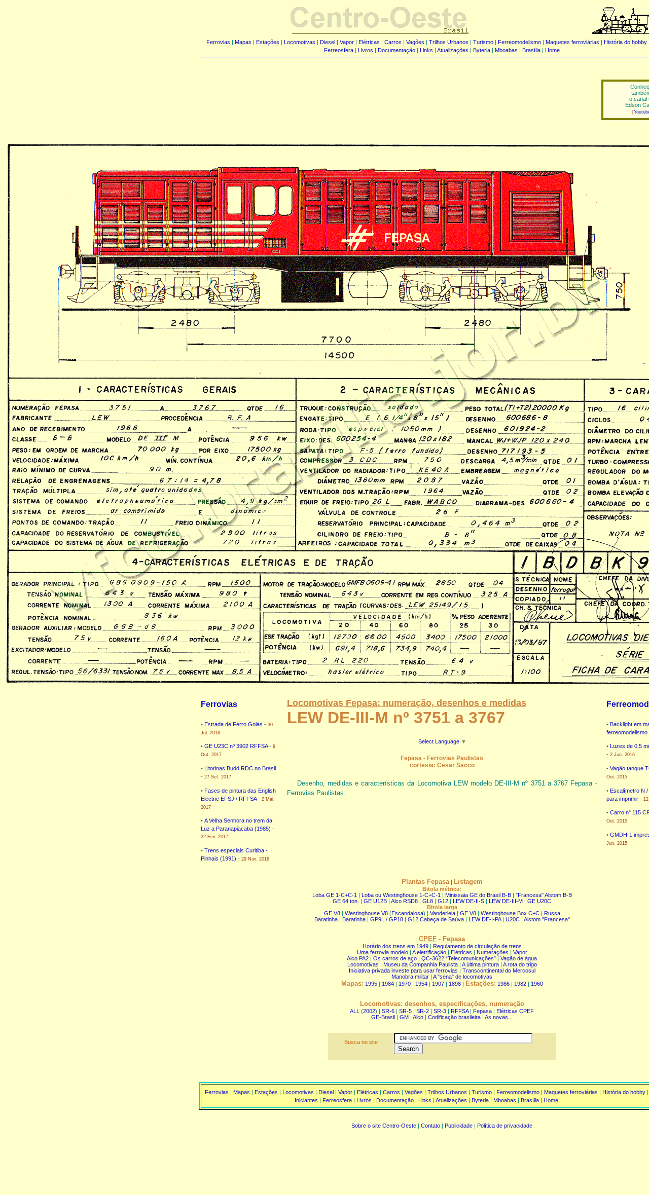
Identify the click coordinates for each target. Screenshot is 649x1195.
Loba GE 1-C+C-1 (335, 895)
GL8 (427, 901)
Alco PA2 (358, 958)
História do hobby (625, 42)
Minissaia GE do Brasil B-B (478, 895)
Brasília (531, 50)
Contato (430, 1126)
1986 (503, 984)
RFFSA (459, 1011)
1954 (421, 984)
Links (426, 50)
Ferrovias (218, 42)
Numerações (493, 952)
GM (404, 1017)
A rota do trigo (520, 964)
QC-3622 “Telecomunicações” (458, 958)
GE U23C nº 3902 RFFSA (236, 746)
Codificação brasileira (454, 1017)
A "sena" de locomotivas (462, 977)
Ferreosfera (338, 50)
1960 (537, 984)
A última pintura (480, 964)
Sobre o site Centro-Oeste (383, 1126)
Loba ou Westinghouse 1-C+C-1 (401, 895)
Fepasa (482, 1011)
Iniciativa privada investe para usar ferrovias (403, 970)
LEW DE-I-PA (484, 919)
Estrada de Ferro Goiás (233, 724)
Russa (552, 913)
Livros (365, 50)
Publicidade (459, 1126)
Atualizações (452, 50)
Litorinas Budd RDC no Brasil (240, 768)
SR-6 (388, 1011)
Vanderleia (442, 913)
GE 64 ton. (346, 901)
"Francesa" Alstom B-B (544, 895)
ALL (354, 1011)
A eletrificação (429, 952)
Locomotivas (299, 42)
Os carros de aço (395, 958)
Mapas (243, 42)
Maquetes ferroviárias (572, 42)
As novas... (499, 1017)
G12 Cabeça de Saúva (436, 919)
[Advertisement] (395, 93)
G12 (443, 901)
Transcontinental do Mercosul (498, 970)
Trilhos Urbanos (448, 42)
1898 (455, 984)
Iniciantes (306, 1100)
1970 (405, 984)
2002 (369, 1011)
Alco (418, 1017)
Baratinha (326, 919)
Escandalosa (407, 913)
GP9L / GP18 (386, 919)
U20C (513, 919)
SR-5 (405, 1011)
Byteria (481, 50)
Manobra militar (410, 977)
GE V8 (332, 913)
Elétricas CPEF (515, 1011)
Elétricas (369, 42)
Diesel (327, 42)
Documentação (396, 50)
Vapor (347, 42)
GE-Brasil (383, 1017)
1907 (438, 984)
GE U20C (539, 901)
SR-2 (422, 1011)
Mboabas (506, 50)
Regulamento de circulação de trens (477, 946)
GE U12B (375, 901)
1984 (388, 984)
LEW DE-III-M (506, 901)
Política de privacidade (504, 1126)
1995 (371, 984)
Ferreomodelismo (519, 42)
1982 (520, 984)
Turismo (483, 42)
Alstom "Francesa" (547, 919)
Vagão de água (518, 958)
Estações (267, 42)
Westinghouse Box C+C (510, 913)
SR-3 (440, 1011)
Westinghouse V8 (366, 913)
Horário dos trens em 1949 (395, 946)
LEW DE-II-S (468, 901)
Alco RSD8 (404, 901)
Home (552, 50)
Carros (393, 42)
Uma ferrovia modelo (382, 952)
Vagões (415, 42)
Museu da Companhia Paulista (420, 964)
